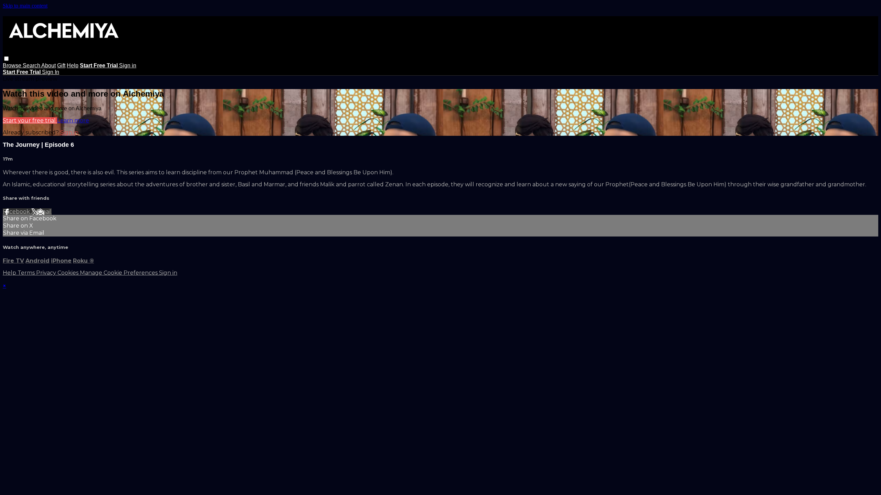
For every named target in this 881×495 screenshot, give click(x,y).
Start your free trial (30, 120)
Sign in (127, 65)
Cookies (68, 273)
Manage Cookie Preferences (119, 273)
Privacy (46, 273)
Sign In (50, 72)
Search (32, 65)
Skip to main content (25, 6)
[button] (6, 58)
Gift (61, 65)
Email (44, 211)
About (48, 65)
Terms (27, 273)
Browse (13, 65)
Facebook (17, 211)
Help (72, 65)
